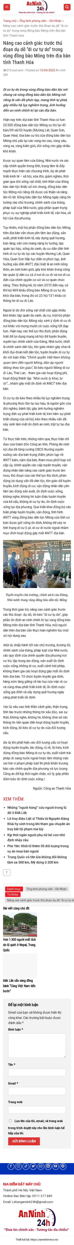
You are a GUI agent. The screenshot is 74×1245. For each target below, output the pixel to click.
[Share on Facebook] (6, 872)
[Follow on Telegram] (63, 1166)
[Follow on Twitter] (33, 1166)
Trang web (15, 1102)
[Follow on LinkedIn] (48, 1166)
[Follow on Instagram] (18, 1166)
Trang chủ (9, 21)
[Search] (67, 7)
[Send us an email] (40, 1166)
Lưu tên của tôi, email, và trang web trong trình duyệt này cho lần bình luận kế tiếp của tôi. (36, 1127)
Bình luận (15, 1029)
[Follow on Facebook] (11, 1166)
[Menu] (6, 7)
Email (13, 1083)
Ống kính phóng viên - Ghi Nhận (40, 21)
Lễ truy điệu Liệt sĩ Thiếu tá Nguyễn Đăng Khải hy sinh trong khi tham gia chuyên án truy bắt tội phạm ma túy (38, 824)
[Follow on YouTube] (55, 1166)
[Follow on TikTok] (25, 1166)
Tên (11, 1065)
